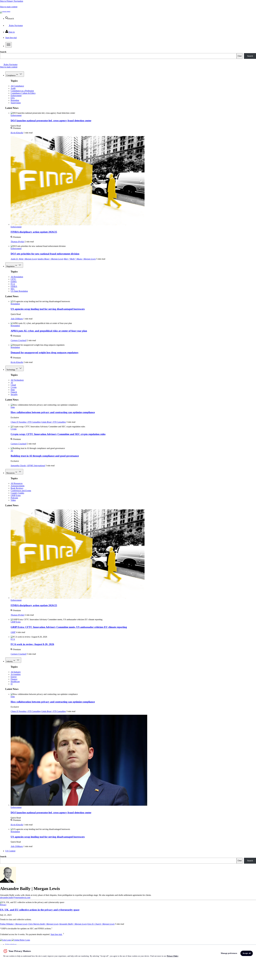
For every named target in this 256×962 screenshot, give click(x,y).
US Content (10, 851)
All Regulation (17, 277)
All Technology (17, 380)
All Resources (17, 483)
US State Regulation (19, 291)
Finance (14, 679)
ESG (13, 98)
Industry (9, 661)
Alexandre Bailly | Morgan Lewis (73, 924)
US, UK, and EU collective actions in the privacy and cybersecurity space (39, 909)
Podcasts (14, 498)
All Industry (16, 672)
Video (13, 500)
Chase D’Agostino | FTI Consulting (26, 422)
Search (3, 52)
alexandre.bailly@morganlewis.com (15, 897)
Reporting (15, 100)
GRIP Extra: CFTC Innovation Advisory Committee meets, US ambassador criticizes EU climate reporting (69, 627)
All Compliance (17, 86)
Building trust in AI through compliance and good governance (45, 455)
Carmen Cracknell (18, 340)
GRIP (13, 632)
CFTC (13, 279)
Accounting (16, 674)
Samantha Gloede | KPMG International (28, 465)
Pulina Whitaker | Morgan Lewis (13, 924)
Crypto (14, 387)
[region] (128, 953)
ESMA (14, 281)
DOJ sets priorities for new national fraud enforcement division (45, 253)
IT (12, 684)
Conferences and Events (21, 490)
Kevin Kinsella (17, 133)
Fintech (14, 392)
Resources (10, 473)
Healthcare (15, 681)
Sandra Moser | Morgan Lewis (50, 259)
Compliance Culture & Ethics (23, 93)
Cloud (13, 385)
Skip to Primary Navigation (11, 1)
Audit (13, 88)
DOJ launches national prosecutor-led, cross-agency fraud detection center (51, 120)
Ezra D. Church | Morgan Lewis (101, 924)
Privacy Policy (172, 956)
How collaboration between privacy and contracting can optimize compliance (53, 412)
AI (12, 382)
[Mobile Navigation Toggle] (8, 45)
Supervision (16, 103)
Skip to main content (8, 7)
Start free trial (56, 934)
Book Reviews (17, 488)
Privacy (3, 905)
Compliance (10, 75)
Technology (10, 370)
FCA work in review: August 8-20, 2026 (32, 644)
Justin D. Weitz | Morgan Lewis (24, 259)
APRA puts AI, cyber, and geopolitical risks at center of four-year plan (49, 330)
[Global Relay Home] (21, 940)
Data (13, 390)
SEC (13, 289)
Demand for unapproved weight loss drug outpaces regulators (44, 352)
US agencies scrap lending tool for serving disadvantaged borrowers (48, 309)
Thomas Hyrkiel (17, 241)
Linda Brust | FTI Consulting (53, 422)
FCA (13, 284)
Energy (14, 677)
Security (14, 394)
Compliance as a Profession (22, 91)
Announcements (17, 486)
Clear (240, 56)
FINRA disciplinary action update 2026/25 (34, 231)
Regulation (10, 266)
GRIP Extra (16, 495)
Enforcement (16, 95)
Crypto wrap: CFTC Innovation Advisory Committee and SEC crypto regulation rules (58, 434)
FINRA (14, 286)
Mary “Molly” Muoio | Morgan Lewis (80, 259)
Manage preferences (229, 953)
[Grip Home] (6, 940)
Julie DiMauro (17, 319)
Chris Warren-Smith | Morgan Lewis (43, 924)
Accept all (247, 953)
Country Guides (17, 493)
